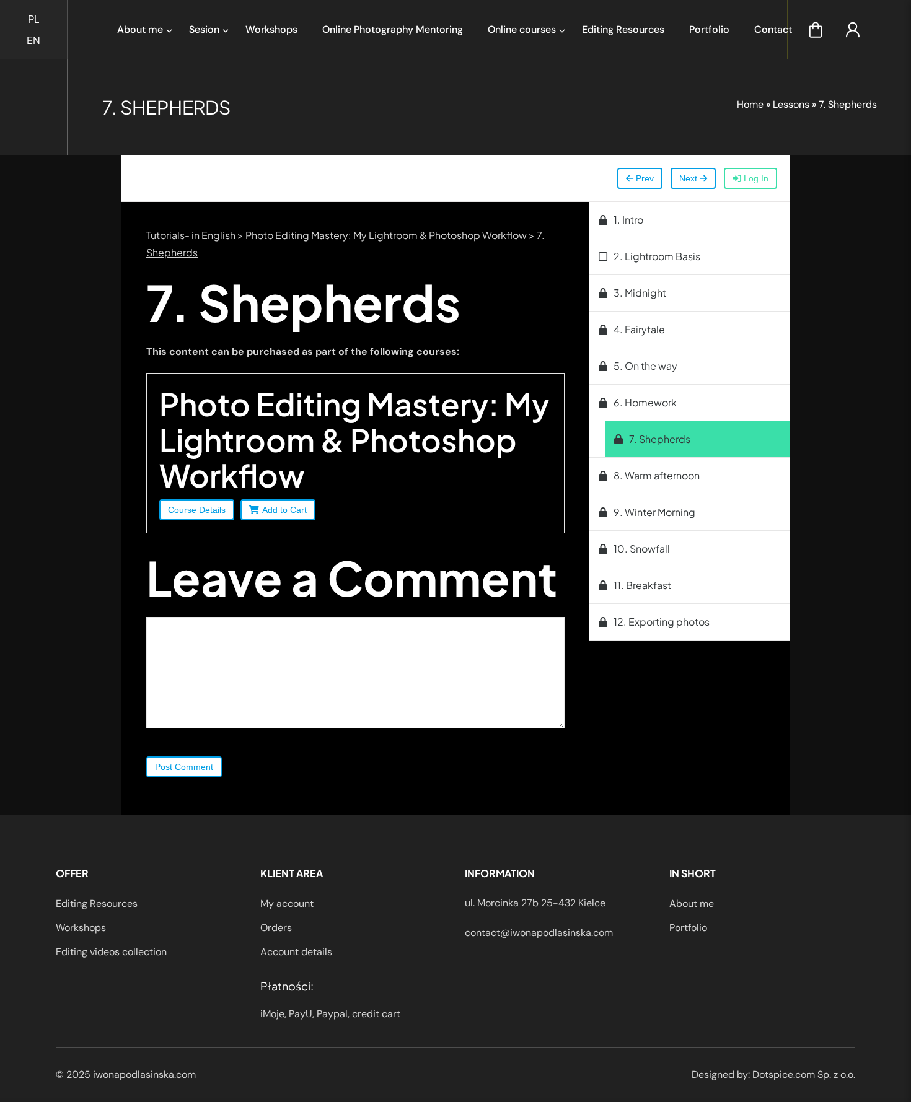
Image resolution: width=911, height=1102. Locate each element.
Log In (754, 178)
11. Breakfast (642, 585)
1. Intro (628, 219)
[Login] (853, 30)
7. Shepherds (659, 438)
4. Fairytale (639, 329)
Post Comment (184, 767)
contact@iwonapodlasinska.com (539, 932)
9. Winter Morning (654, 511)
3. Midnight (640, 292)
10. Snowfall (642, 548)
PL (34, 18)
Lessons (791, 104)
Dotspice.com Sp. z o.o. (803, 1074)
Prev (643, 178)
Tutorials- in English (190, 235)
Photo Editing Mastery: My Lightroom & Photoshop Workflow (386, 235)
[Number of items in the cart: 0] (815, 29)
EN (33, 39)
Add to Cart (284, 510)
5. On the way (645, 365)
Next (689, 178)
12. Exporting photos (662, 621)
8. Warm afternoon (657, 475)
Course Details (197, 510)
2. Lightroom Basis (657, 256)
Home (750, 104)
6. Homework (645, 402)
